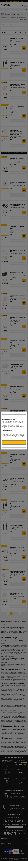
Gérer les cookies (14, 446)
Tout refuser (14, 416)
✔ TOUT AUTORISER (14, 442)
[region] (14, 430)
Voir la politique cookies (7, 430)
